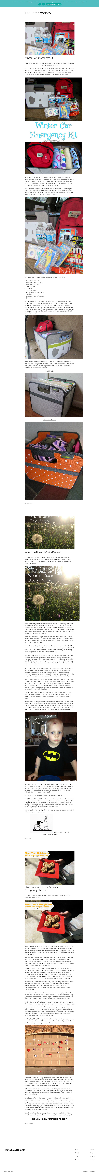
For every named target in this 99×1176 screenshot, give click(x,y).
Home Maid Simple (14, 1150)
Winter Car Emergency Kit (39, 58)
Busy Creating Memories (52, 1079)
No (43, 4)
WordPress (92, 1171)
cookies (27, 1100)
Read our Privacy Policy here (53, 4)
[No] (97, 3)
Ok (39, 4)
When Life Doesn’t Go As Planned (43, 552)
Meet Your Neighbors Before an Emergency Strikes (42, 888)
